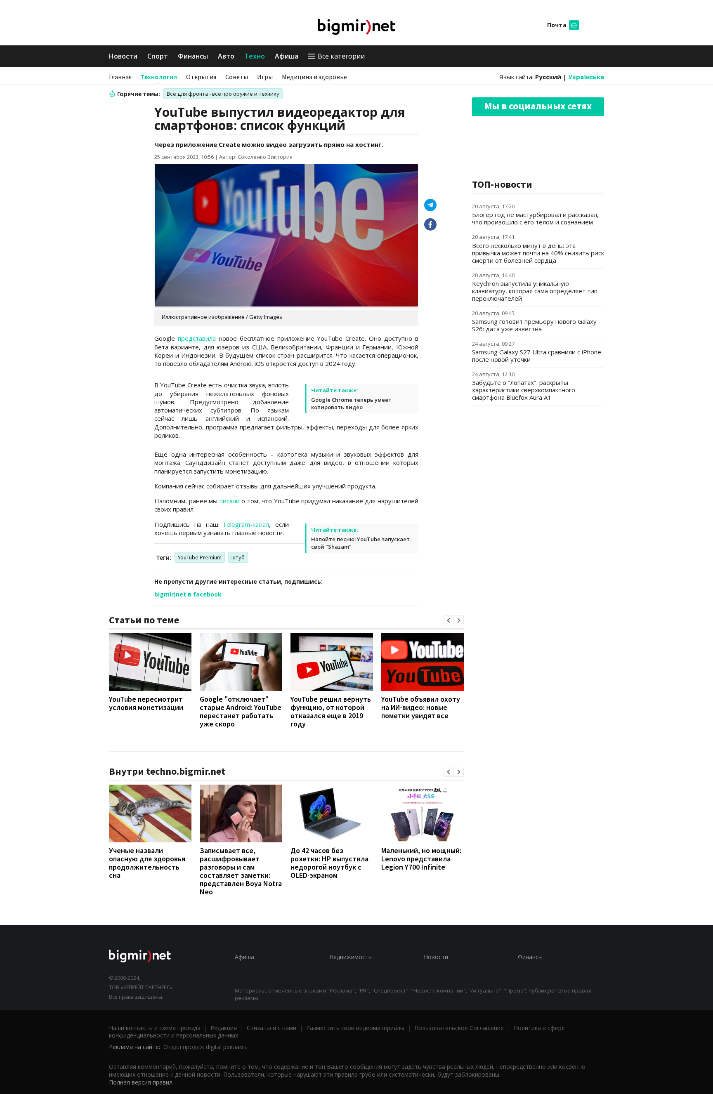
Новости (123, 56)
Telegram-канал (245, 524)
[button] (448, 620)
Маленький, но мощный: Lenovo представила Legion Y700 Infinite (421, 859)
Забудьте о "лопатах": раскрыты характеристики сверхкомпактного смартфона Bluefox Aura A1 (523, 389)
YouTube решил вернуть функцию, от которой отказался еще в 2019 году (330, 711)
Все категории (341, 56)
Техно (254, 56)
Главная (120, 77)
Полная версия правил (140, 1082)
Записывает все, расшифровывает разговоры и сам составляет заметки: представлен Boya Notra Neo (241, 871)
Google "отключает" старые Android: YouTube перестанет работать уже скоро (240, 711)
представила (197, 338)
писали (230, 501)
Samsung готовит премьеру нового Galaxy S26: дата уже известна (534, 325)
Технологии (159, 77)
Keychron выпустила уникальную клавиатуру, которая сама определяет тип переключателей (534, 290)
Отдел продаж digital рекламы (205, 1047)
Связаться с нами (271, 1028)
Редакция (223, 1028)
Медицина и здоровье (314, 77)
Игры (265, 77)
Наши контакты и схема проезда (155, 1028)
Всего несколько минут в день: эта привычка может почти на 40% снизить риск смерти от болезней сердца (538, 252)
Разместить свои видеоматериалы (355, 1028)
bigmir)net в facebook (188, 594)
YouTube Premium (200, 557)
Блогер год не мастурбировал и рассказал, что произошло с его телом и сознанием (535, 218)
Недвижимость (350, 957)
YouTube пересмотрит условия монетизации (146, 703)
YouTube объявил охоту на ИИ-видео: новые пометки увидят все (420, 707)
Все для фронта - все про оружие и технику (223, 93)
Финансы (193, 56)
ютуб (238, 557)
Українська (586, 77)
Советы (236, 77)
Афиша (286, 56)
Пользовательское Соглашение (459, 1028)
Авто (226, 56)
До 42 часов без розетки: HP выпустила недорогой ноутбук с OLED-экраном (329, 863)
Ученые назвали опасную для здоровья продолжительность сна (147, 863)
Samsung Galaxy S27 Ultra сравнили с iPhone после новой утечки (536, 355)
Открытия (201, 77)
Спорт (157, 56)
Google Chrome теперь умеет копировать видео (351, 403)
